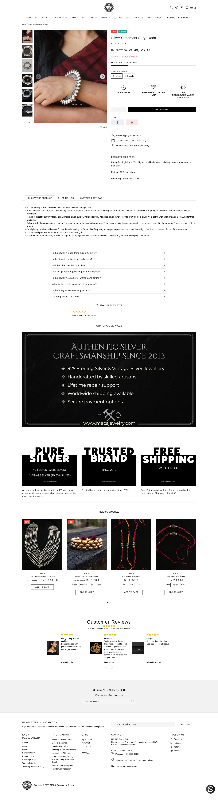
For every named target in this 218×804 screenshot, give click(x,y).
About (24, 746)
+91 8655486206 (132, 754)
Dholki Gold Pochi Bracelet (86, 576)
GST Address (87, 753)
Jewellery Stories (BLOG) (33, 766)
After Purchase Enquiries (62, 765)
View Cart (86, 743)
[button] (107, 667)
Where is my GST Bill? (62, 739)
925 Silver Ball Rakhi (131, 576)
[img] (109, 626)
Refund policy (28, 756)
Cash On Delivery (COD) (62, 756)
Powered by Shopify (65, 785)
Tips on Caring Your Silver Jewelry (63, 760)
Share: (114, 117)
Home (24, 24)
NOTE (84, 750)
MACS (109, 7)
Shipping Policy (29, 760)
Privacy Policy (28, 753)
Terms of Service (29, 763)
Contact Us (86, 746)
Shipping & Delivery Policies (64, 750)
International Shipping (61, 753)
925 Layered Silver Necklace (42, 576)
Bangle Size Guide (60, 746)
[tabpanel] (42, 557)
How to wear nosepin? (61, 769)
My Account (87, 739)
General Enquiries (59, 743)
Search (25, 742)
